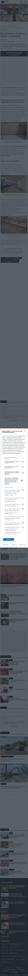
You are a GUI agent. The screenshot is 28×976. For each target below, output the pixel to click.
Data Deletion (5, 544)
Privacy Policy (22, 544)
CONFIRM (8, 539)
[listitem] (14, 458)
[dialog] (14, 488)
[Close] (25, 431)
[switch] (22, 462)
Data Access (14, 544)
